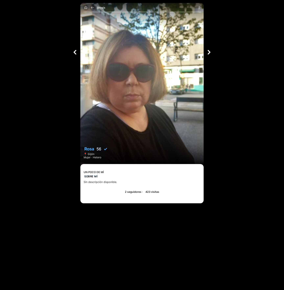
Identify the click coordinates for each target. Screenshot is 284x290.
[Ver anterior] (75, 52)
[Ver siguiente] (209, 52)
